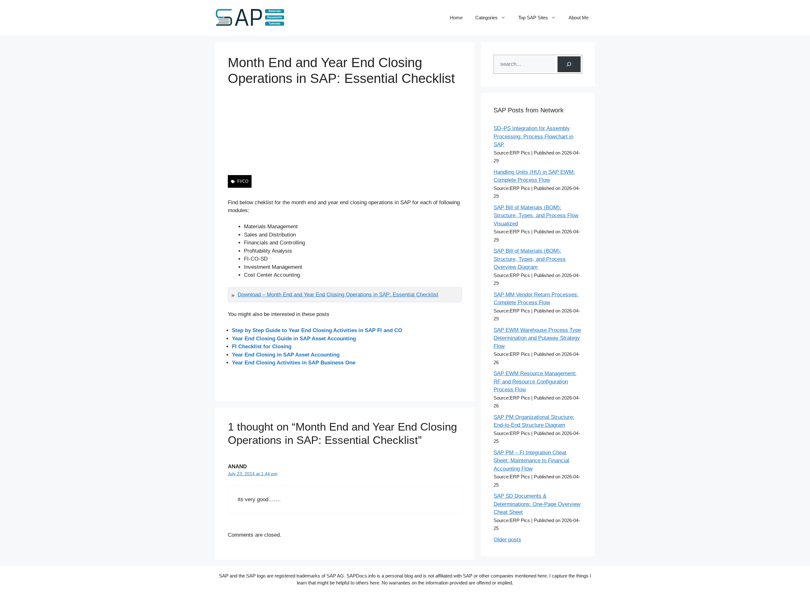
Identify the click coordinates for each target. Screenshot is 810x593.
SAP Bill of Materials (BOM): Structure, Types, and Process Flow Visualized (536, 216)
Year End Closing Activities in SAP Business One (293, 363)
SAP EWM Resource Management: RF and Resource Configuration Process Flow (535, 381)
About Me (579, 17)
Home (456, 17)
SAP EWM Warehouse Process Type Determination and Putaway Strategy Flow (537, 338)
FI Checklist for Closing (261, 347)
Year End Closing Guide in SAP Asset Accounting (294, 339)
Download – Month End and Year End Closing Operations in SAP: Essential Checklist (338, 295)
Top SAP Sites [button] (533, 17)
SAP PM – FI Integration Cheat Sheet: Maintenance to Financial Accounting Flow (531, 461)
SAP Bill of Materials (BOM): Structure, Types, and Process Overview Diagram (530, 259)
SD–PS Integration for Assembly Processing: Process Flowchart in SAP (533, 136)
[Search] (569, 64)
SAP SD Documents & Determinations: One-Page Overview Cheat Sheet (537, 504)
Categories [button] (486, 17)
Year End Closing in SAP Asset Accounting (286, 355)
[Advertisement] (345, 130)
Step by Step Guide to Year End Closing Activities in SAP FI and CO (317, 330)
